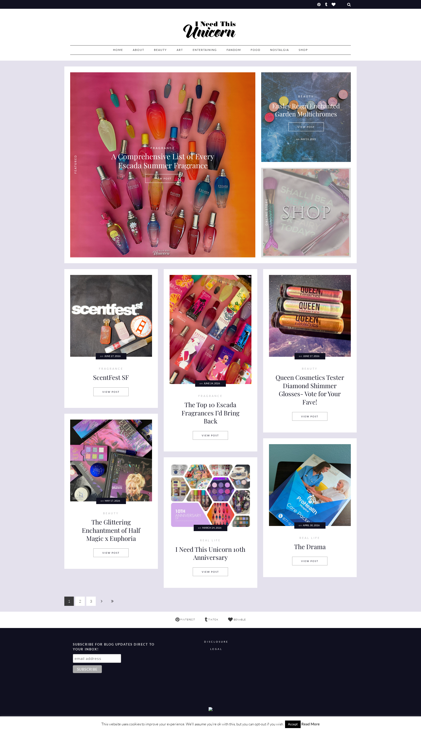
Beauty (160, 49)
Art (180, 49)
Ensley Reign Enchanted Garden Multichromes (306, 110)
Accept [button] (293, 724)
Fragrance (163, 148)
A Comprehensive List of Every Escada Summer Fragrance (162, 160)
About (138, 49)
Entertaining (205, 49)
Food (255, 49)
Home (118, 49)
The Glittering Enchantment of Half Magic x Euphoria (111, 530)
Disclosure (216, 641)
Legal (216, 649)
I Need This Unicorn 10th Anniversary (210, 553)
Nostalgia (279, 49)
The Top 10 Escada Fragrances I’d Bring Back (210, 412)
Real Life (309, 537)
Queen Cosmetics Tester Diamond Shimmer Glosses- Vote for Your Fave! (310, 389)
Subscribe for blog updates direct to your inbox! (113, 646)
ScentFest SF (111, 377)
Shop (303, 49)
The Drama (310, 546)
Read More (310, 724)
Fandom (234, 49)
